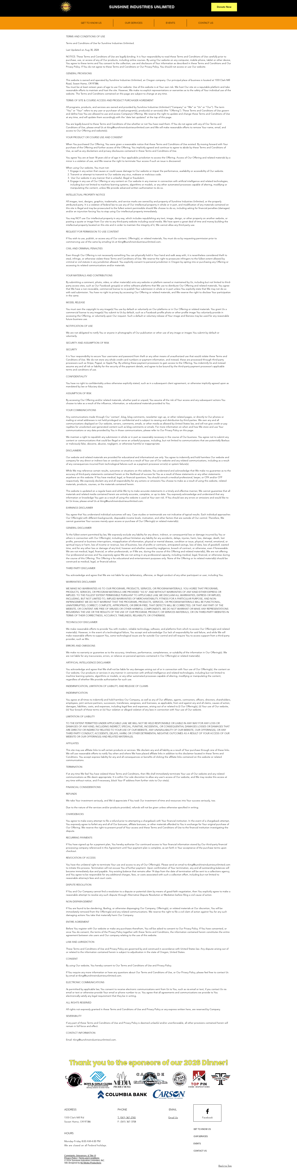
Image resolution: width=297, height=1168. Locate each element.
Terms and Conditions (89, 1158)
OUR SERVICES (201, 1136)
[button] (224, 7)
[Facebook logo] (207, 1111)
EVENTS (197, 1143)
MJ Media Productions (90, 1163)
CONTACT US (200, 1150)
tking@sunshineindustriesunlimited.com (128, 127)
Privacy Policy (70, 1158)
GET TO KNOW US (202, 1129)
